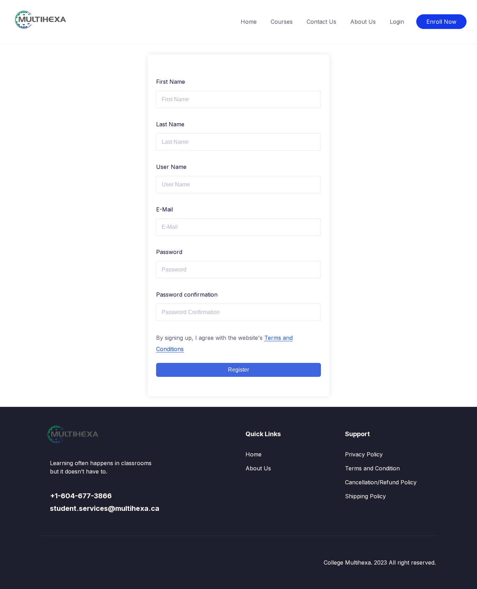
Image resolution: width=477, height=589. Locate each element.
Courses (282, 21)
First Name (170, 81)
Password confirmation (187, 294)
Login (397, 21)
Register (238, 370)
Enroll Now (441, 21)
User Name (171, 166)
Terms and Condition (372, 468)
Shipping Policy (365, 496)
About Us (363, 21)
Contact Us (321, 21)
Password (169, 251)
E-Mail (164, 209)
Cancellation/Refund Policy (381, 482)
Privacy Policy (364, 454)
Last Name (170, 124)
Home (249, 21)
